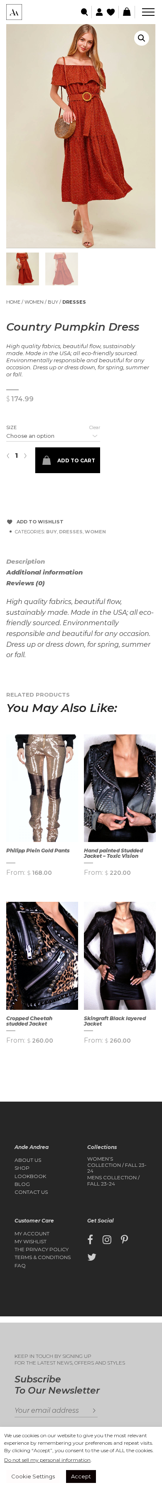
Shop (22, 1168)
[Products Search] (85, 12)
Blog (22, 1184)
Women (34, 302)
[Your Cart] (127, 12)
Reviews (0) (25, 583)
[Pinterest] (124, 1240)
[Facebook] (90, 1240)
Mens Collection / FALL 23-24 (113, 1180)
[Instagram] (107, 1240)
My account (32, 1234)
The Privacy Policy (42, 1249)
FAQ (20, 1266)
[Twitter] (91, 1257)
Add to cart (76, 460)
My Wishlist (31, 1242)
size (11, 427)
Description (25, 561)
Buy (53, 302)
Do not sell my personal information (47, 1460)
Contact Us (31, 1192)
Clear (94, 427)
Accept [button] (81, 1476)
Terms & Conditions (43, 1257)
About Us (28, 1160)
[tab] (35, 561)
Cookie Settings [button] (33, 1476)
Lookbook (30, 1176)
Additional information (44, 572)
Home (13, 302)
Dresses (74, 302)
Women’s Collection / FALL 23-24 (117, 1165)
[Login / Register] (98, 12)
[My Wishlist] (111, 12)
